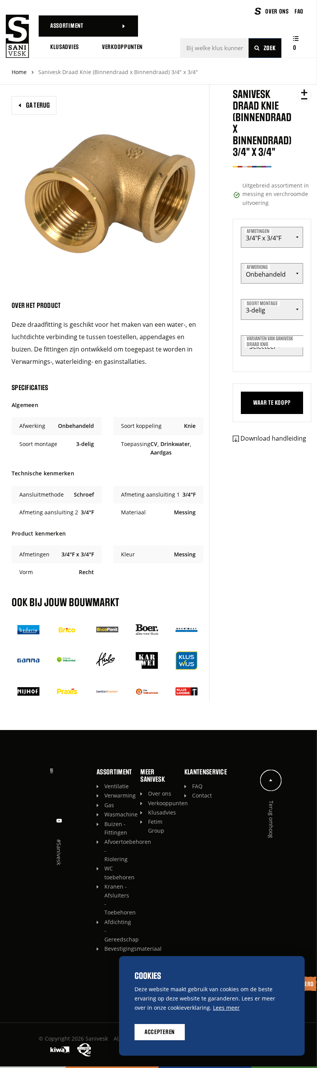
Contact (202, 795)
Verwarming (118, 795)
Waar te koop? (272, 403)
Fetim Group (156, 826)
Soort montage (262, 303)
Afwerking (257, 267)
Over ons (159, 793)
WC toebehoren (118, 872)
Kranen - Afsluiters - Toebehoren (118, 899)
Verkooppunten (162, 803)
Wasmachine (118, 814)
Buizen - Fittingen (115, 828)
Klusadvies (162, 812)
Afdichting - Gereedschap (118, 930)
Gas (109, 805)
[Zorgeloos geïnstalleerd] (17, 36)
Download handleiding (273, 438)
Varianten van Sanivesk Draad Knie (270, 341)
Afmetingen (258, 231)
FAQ (197, 786)
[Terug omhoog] (271, 780)
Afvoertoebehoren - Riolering (118, 850)
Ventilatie (116, 786)
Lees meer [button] (226, 1007)
